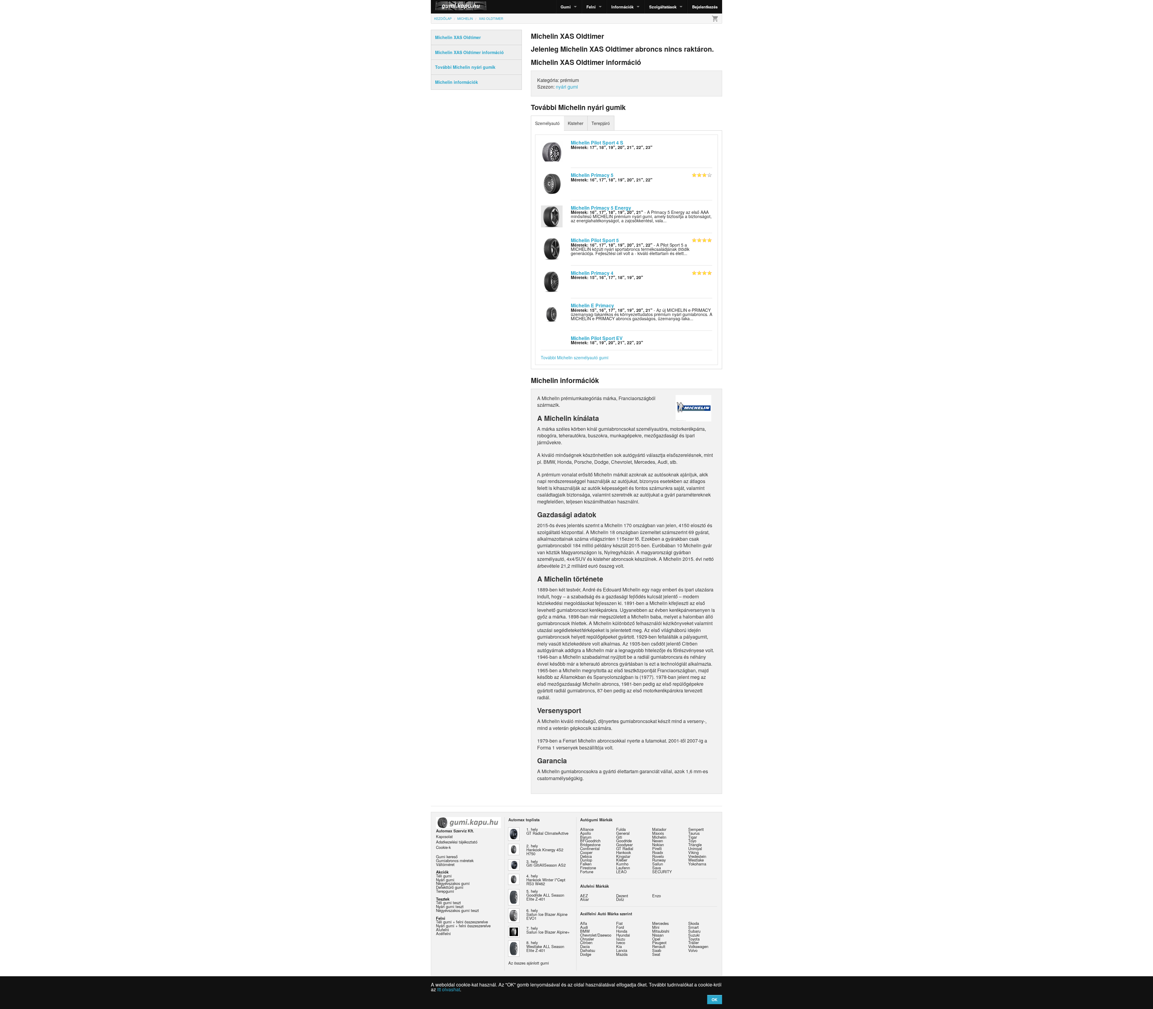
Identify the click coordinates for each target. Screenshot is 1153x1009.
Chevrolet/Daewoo (595, 935)
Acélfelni (443, 933)
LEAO (621, 871)
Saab (656, 950)
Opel (656, 939)
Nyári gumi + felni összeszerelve (463, 925)
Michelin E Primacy (592, 305)
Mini (655, 927)
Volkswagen (698, 946)
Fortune (586, 871)
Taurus (694, 833)
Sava (656, 868)
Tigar (692, 837)
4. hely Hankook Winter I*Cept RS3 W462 (545, 879)
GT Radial (624, 848)
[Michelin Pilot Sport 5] (552, 248)
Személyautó (547, 123)
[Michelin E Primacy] (552, 314)
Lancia (621, 950)
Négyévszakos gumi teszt (457, 910)
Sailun (657, 864)
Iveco (620, 942)
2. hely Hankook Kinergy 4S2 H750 (544, 849)
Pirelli (657, 848)
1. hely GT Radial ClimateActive (547, 831)
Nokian (658, 844)
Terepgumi (445, 891)
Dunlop (586, 860)
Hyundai (623, 935)
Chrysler (587, 939)
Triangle (695, 844)
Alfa (583, 923)
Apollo (585, 833)
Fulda (621, 829)
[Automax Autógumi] (446, 7)
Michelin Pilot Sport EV (597, 338)
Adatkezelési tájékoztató (456, 842)
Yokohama (697, 864)
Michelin (659, 837)
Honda (621, 931)
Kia (619, 946)
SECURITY (662, 871)
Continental (590, 848)
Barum (586, 837)
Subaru (694, 931)
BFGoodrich (590, 840)
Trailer (693, 942)
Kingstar (623, 856)
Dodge (585, 954)
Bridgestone (590, 844)
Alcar (584, 899)
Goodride (624, 840)
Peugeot (659, 942)
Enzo (656, 895)
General (623, 833)
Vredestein (697, 856)
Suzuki (694, 935)
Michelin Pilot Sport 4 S (597, 142)
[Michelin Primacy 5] (552, 183)
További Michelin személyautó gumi (574, 357)
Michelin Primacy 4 (592, 272)
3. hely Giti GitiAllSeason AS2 (546, 863)
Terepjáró (601, 123)
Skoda (693, 923)
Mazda (622, 954)
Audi (584, 927)
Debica (586, 856)
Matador (659, 829)
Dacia (585, 946)
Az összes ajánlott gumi (528, 963)
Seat (656, 954)
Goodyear (624, 844)
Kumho (622, 864)
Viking (693, 852)
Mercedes (660, 923)
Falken (586, 864)
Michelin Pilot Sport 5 (595, 240)
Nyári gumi (445, 880)
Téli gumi (444, 876)
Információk (622, 7)
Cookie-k (443, 847)
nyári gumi (567, 86)
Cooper (586, 852)
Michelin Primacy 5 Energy (601, 207)
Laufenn (623, 868)
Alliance (587, 829)
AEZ (584, 895)
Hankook (623, 852)
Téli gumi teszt (448, 902)
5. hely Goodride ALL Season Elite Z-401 (545, 895)
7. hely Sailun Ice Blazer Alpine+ (548, 930)
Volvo (693, 950)
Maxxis (658, 833)
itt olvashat (448, 989)
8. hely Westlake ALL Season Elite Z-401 (545, 946)
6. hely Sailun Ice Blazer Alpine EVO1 (546, 914)
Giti (619, 837)
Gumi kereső (447, 856)
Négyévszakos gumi (453, 883)
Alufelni (442, 929)
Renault (658, 946)
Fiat (619, 923)
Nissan (658, 935)
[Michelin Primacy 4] (552, 281)
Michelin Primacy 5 (592, 175)
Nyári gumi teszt (450, 906)
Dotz (620, 899)
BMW (585, 931)
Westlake (696, 860)
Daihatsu (587, 950)
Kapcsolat (444, 836)
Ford (620, 927)
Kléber (621, 860)
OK (714, 999)
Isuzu (620, 939)
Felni (591, 7)
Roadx (657, 852)
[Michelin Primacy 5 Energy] (552, 216)
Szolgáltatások (662, 7)
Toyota (694, 939)
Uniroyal (695, 848)
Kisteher (575, 123)
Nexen (657, 840)
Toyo (692, 840)
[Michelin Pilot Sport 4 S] (552, 150)
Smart (693, 927)
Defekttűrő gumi (449, 887)
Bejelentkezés (705, 7)
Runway (659, 860)
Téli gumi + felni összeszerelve (462, 922)
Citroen (586, 942)
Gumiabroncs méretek (455, 860)
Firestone (588, 868)
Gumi (566, 7)
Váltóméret (445, 864)
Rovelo (658, 856)
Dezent (622, 895)
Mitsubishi (660, 931)
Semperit (696, 829)
